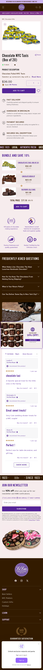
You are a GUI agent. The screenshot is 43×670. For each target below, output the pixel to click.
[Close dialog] (41, 323)
